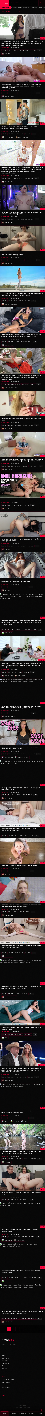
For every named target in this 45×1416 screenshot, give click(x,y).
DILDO (31, 425)
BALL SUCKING (22, 1236)
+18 (33, 713)
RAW (22, 1335)
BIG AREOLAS (23, 93)
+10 (37, 219)
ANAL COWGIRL (25, 713)
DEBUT (25, 425)
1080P (4, 50)
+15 (40, 629)
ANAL (17, 219)
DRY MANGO (32, 1277)
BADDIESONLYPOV (26, 341)
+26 (34, 952)
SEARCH (42, 3)
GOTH (33, 260)
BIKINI (23, 546)
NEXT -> (33, 1329)
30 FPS (10, 835)
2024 (9, 754)
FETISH (27, 260)
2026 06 (21, 912)
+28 (36, 178)
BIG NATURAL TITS (14, 384)
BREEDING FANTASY (22, 587)
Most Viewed (6, 1382)
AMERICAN (16, 871)
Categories (6, 1361)
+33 (39, 50)
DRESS (25, 1277)
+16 (38, 384)
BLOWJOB (28, 134)
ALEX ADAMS (12, 1236)
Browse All (6, 1358)
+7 (38, 260)
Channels (5, 1363)
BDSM (20, 672)
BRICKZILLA (32, 1318)
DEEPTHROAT (33, 466)
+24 (31, 587)
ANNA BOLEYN (19, 952)
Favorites (6, 1387)
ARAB (17, 341)
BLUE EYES (28, 1034)
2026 (15, 50)
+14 (35, 341)
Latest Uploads (8, 1380)
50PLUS (27, 505)
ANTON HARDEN (12, 301)
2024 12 (16, 754)
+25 (39, 1318)
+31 (33, 912)
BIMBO (17, 993)
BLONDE (33, 384)
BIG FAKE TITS (13, 1077)
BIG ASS (33, 50)
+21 (39, 1159)
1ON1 (9, 50)
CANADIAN (18, 425)
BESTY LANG (23, 835)
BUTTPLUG (31, 546)
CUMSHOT (25, 466)
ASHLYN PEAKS (18, 178)
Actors (4, 1368)
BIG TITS (25, 384)
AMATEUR (11, 134)
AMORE (15, 1118)
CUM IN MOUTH (27, 794)
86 (26, 1329)
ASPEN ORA (25, 871)
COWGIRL (18, 629)
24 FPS (33, 754)
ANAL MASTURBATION (27, 219)
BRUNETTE (25, 993)
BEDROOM (25, 50)
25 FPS (10, 1199)
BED (20, 50)
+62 (33, 505)
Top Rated (6, 1385)
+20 (33, 301)
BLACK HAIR (19, 134)
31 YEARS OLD (18, 505)
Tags (3, 1366)
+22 (34, 134)
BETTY (31, 835)
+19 (31, 1118)
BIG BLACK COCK (24, 301)
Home (3, 1355)
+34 (32, 871)
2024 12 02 (24, 754)
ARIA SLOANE (12, 672)
